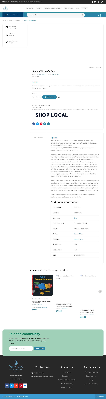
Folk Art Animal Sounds (40, 299)
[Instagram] (16, 385)
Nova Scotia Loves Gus (63, 304)
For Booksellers (91, 372)
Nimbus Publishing (42, 307)
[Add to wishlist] (59, 97)
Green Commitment (66, 380)
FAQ (91, 380)
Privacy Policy (66, 387)
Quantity (34, 93)
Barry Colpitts (38, 304)
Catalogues (66, 376)
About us (66, 367)
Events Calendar (91, 384)
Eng (75, 218)
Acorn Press (56, 74)
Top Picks (18, 20)
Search (82, 15)
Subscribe (39, 348)
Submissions (91, 376)
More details (38, 137)
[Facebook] (7, 385)
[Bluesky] (25, 385)
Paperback (38, 107)
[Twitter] (12, 385)
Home (4, 20)
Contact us (42, 367)
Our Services (91, 367)
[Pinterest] (21, 385)
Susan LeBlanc (90, 312)
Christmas (41, 105)
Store (10, 20)
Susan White (41, 74)
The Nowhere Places (87, 310)
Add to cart (50, 97)
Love (55, 138)
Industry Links (67, 384)
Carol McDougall (42, 301)
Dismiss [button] (101, 396)
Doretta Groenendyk (67, 306)
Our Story (67, 372)
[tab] (38, 137)
